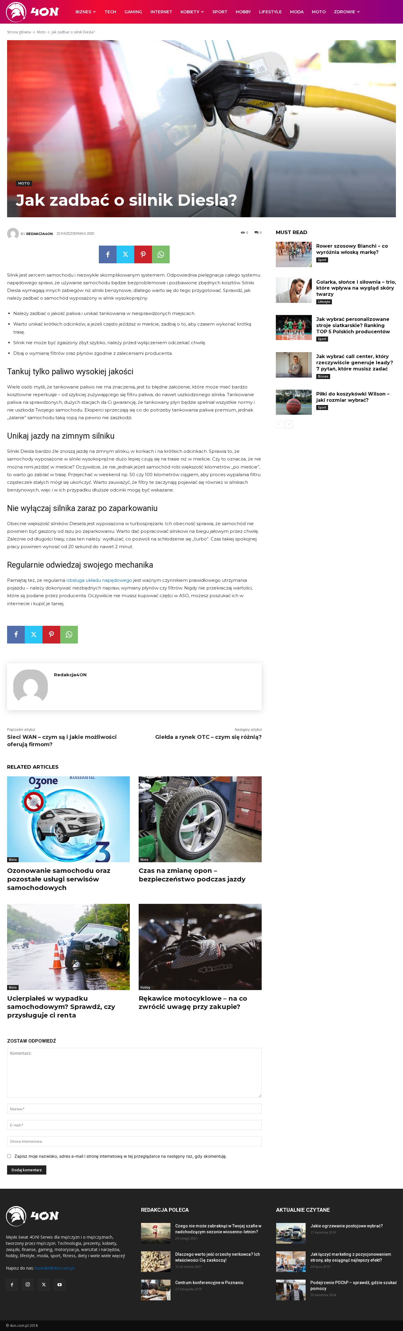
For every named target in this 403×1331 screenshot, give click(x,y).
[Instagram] (28, 1285)
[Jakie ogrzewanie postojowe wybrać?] (291, 1233)
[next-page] (289, 424)
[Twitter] (125, 254)
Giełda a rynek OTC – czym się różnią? (208, 737)
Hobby (243, 11)
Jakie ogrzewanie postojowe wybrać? (346, 1226)
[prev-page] (279, 424)
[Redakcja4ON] (14, 234)
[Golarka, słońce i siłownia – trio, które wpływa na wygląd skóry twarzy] (294, 290)
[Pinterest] (143, 254)
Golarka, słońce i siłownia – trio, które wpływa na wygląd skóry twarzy (356, 288)
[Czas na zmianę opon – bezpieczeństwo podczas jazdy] (200, 819)
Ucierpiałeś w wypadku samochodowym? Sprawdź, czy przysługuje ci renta (61, 1006)
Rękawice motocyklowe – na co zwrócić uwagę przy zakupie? (193, 1002)
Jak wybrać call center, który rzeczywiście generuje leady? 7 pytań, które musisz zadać (354, 363)
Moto (319, 11)
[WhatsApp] (161, 254)
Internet (161, 11)
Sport (219, 11)
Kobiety (190, 11)
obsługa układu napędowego (99, 580)
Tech (110, 11)
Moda (297, 11)
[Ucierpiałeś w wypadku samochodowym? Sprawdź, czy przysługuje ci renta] (68, 947)
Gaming (133, 11)
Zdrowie (344, 11)
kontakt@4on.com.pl (54, 1268)
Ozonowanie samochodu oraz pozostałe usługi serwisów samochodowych (58, 879)
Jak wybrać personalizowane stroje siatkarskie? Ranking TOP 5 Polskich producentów (353, 325)
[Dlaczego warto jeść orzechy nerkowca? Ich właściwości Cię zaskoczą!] (156, 1261)
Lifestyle (270, 11)
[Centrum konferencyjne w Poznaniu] (156, 1290)
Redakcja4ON (39, 234)
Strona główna (19, 32)
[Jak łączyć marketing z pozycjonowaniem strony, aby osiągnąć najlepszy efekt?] (291, 1261)
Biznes (83, 11)
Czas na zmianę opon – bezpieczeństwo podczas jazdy (192, 875)
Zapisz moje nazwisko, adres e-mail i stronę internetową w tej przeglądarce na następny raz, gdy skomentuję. (120, 1156)
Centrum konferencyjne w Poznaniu (209, 1282)
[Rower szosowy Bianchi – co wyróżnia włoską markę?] (294, 254)
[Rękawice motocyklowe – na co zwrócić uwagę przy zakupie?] (200, 947)
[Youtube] (59, 1285)
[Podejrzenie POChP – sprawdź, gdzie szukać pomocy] (291, 1290)
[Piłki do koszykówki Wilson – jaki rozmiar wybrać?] (294, 402)
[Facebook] (108, 254)
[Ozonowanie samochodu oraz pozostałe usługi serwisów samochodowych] (68, 819)
